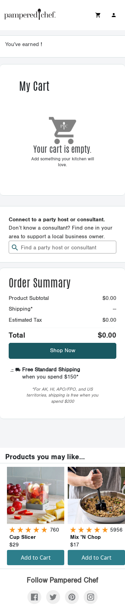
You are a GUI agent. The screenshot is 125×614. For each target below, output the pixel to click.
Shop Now (62, 350)
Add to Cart (36, 557)
